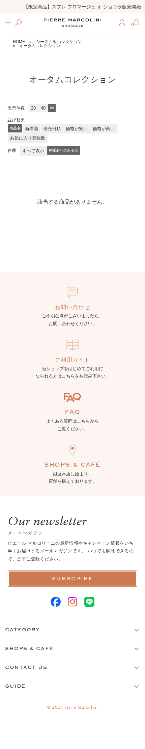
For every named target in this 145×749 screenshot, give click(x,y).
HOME (19, 41)
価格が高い (104, 128)
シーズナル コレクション (59, 41)
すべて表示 (33, 150)
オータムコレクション (40, 45)
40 (43, 108)
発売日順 (52, 128)
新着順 (31, 128)
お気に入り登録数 (27, 138)
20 (33, 108)
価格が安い (77, 128)
